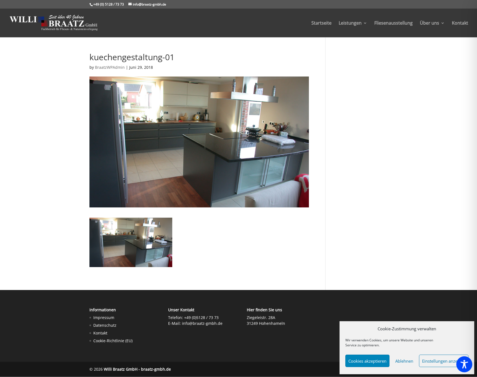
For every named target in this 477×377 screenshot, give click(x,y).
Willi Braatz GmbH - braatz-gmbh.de (137, 369)
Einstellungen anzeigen (443, 361)
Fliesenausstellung (393, 23)
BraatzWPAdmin (110, 67)
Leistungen (350, 23)
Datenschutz (104, 325)
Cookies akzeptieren (367, 361)
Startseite (321, 23)
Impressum (103, 317)
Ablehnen (404, 361)
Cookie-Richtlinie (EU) (112, 340)
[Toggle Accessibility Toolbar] (464, 364)
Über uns (429, 23)
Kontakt (460, 23)
